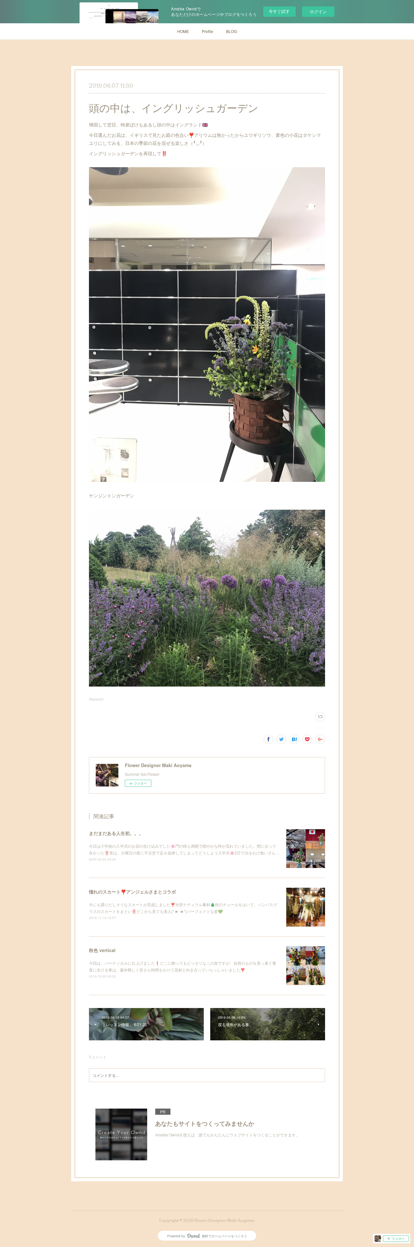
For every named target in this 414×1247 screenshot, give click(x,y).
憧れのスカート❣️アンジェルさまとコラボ (132, 891)
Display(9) (96, 699)
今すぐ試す (279, 11)
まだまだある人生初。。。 (116, 833)
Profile (207, 31)
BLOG (231, 31)
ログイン (318, 11)
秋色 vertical (102, 950)
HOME (183, 31)
